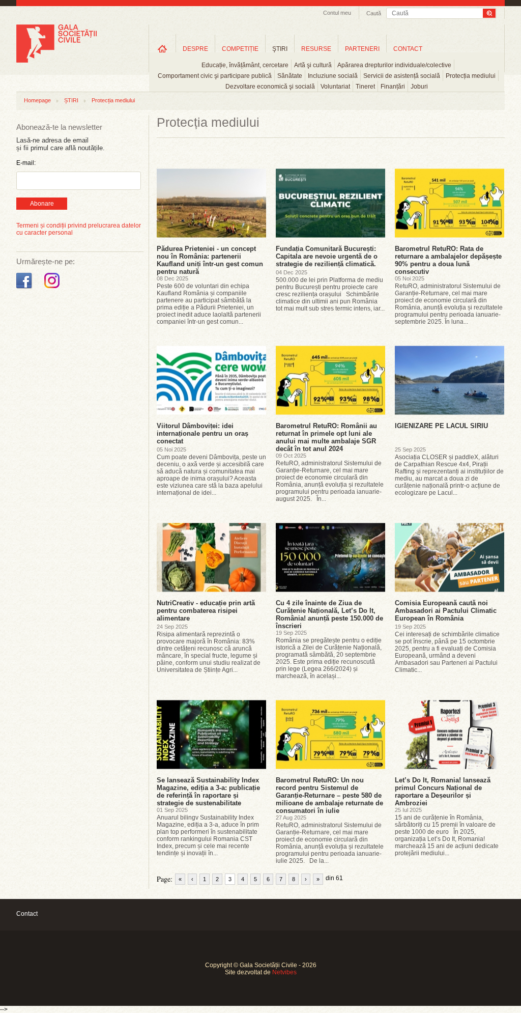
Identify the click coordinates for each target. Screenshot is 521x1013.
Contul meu (337, 13)
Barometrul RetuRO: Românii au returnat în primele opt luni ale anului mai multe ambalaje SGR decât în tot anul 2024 (326, 437)
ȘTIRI (71, 100)
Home (162, 48)
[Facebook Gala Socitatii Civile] (25, 288)
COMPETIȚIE (240, 48)
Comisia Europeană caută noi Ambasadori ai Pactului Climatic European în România (446, 610)
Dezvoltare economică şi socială (270, 86)
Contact (27, 913)
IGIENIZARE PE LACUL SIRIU (441, 426)
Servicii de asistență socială (401, 75)
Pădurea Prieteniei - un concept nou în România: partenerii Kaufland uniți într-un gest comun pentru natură (210, 260)
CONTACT (407, 48)
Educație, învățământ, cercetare (244, 65)
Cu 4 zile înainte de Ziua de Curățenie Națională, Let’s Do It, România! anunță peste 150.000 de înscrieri (329, 614)
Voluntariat (335, 86)
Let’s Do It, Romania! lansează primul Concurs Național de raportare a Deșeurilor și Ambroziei (442, 791)
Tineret (365, 86)
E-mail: (26, 162)
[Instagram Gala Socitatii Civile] (53, 288)
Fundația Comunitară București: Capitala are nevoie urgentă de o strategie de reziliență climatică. (327, 256)
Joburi (419, 86)
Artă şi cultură (313, 65)
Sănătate (289, 75)
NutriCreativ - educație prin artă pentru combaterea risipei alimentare (206, 610)
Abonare (42, 203)
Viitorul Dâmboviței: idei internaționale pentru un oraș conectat (202, 433)
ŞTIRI (279, 48)
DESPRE (195, 48)
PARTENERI (362, 48)
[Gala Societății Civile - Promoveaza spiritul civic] (56, 60)
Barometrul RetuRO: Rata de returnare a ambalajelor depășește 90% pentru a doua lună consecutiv (448, 260)
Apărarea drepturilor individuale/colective (394, 65)
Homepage (37, 100)
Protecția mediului (471, 75)
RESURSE (316, 48)
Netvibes (284, 972)
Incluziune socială (333, 75)
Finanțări (393, 86)
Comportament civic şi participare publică (215, 75)
